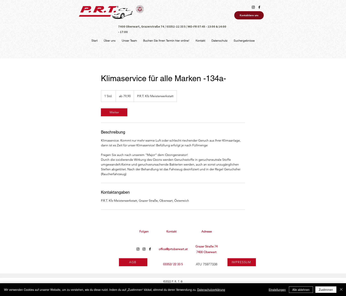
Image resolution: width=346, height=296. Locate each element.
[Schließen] (341, 289)
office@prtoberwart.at (173, 249)
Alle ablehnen (301, 290)
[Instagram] (253, 7)
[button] (219, 41)
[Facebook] (259, 7)
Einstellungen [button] (277, 290)
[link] (114, 112)
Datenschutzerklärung (211, 290)
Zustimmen (326, 290)
